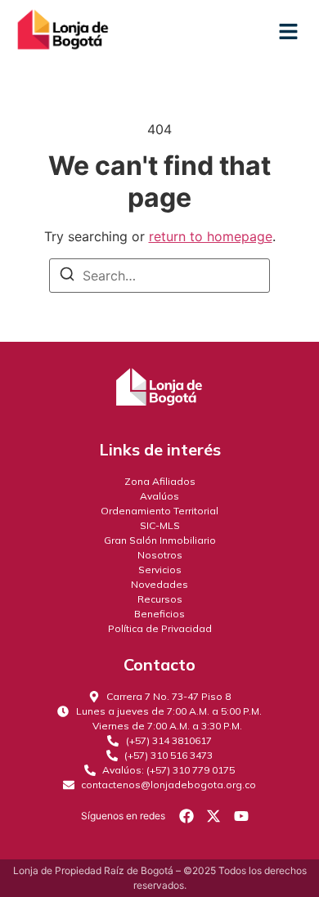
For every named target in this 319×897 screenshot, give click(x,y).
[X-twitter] (213, 815)
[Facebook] (186, 815)
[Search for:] (159, 275)
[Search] (67, 276)
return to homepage (210, 236)
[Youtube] (241, 815)
